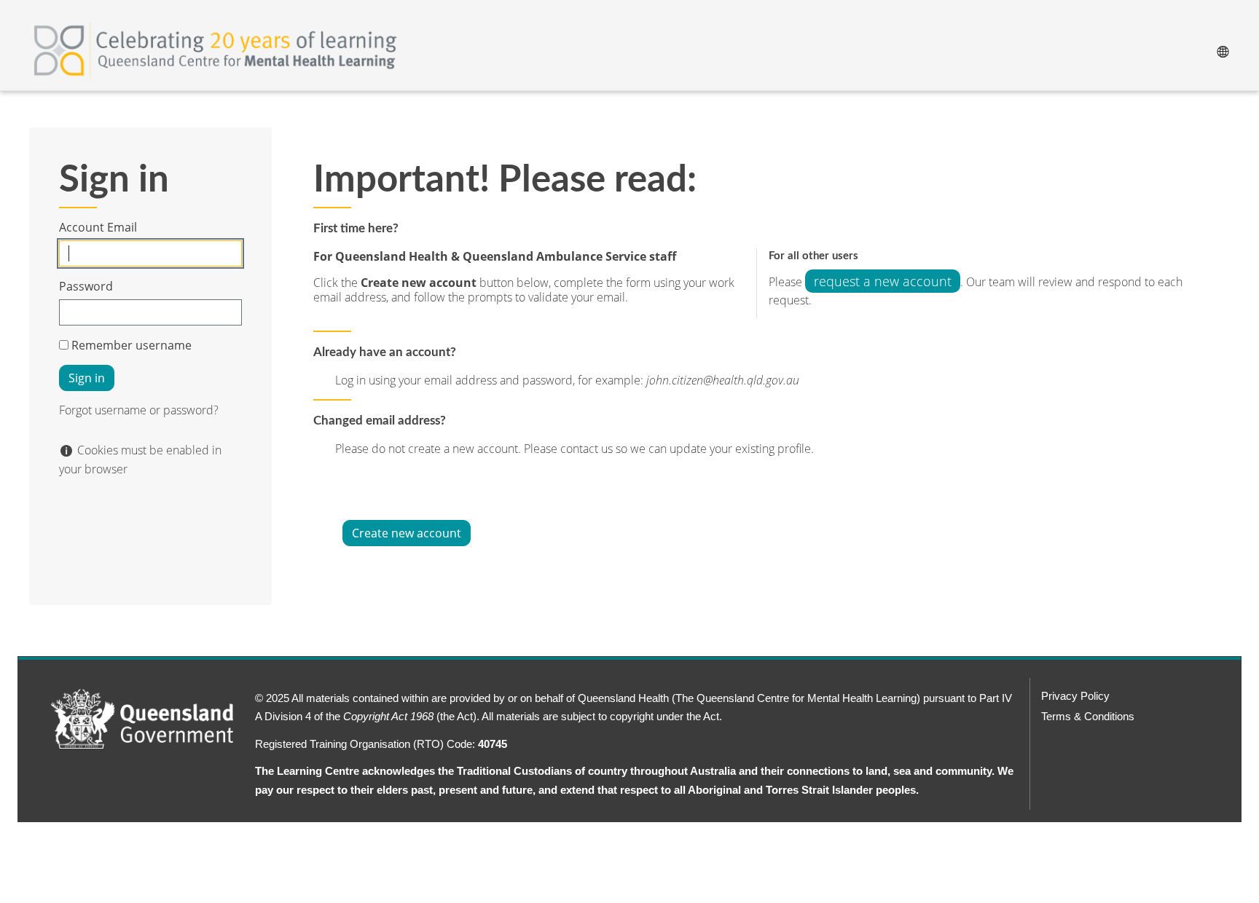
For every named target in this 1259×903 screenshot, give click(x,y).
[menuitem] (1222, 50)
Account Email (98, 227)
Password (86, 286)
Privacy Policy (1075, 696)
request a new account (883, 281)
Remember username (131, 345)
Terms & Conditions (1087, 716)
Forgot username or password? (139, 410)
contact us (588, 449)
